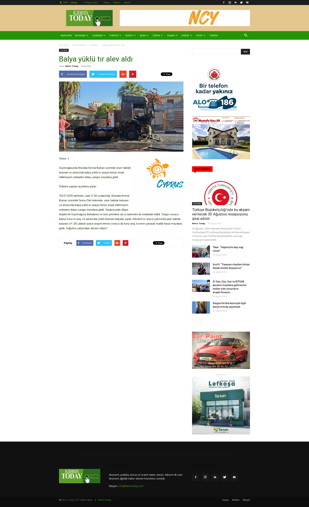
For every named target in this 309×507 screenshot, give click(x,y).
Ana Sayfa (64, 45)
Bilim (143, 35)
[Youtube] (247, 2)
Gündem (97, 35)
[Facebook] (223, 2)
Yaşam (170, 35)
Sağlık (185, 35)
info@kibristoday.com (130, 486)
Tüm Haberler (79, 45)
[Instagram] (229, 2)
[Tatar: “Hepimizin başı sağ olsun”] (201, 251)
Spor (199, 35)
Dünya (129, 35)
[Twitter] (241, 2)
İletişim (127, 2)
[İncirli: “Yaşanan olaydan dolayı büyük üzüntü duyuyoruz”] (201, 269)
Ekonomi (80, 35)
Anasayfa (66, 35)
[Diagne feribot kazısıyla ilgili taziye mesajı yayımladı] (201, 307)
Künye (107, 2)
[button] (245, 35)
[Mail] (235, 2)
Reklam (116, 2)
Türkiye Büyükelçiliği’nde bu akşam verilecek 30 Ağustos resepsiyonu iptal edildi (221, 214)
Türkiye (113, 35)
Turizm (213, 35)
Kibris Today (71, 66)
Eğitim (156, 35)
